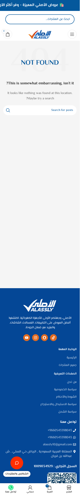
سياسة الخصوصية (65, 390)
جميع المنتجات (68, 365)
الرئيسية (72, 358)
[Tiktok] (53, 337)
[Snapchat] (44, 337)
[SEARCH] (8, 110)
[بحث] (12, 19)
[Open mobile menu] (72, 34)
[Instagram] (35, 337)
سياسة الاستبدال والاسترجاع (58, 405)
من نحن (72, 382)
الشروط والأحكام (66, 397)
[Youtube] (26, 337)
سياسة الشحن (67, 412)
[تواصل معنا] (16, 462)
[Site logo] (40, 34)
